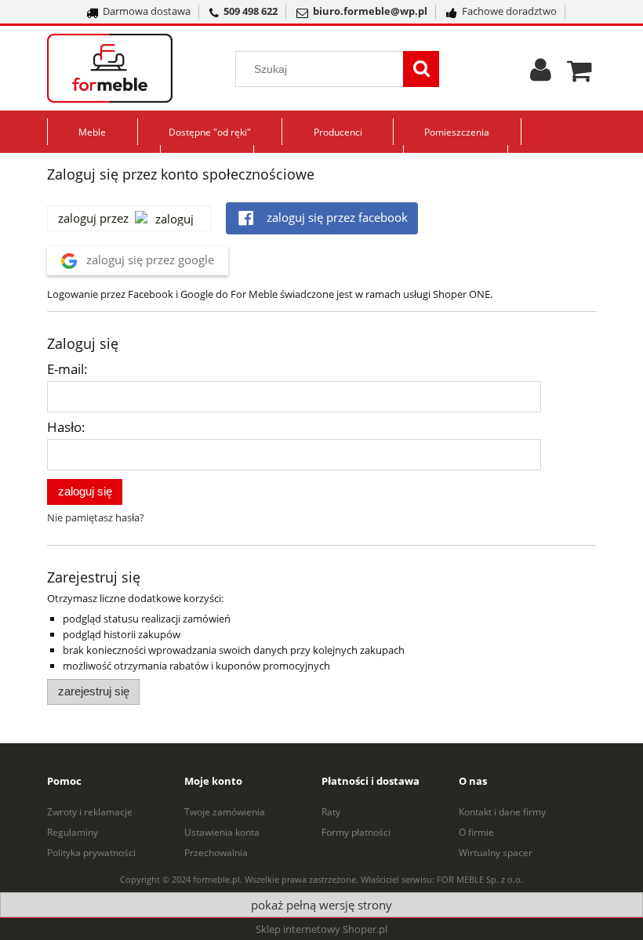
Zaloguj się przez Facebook (335, 217)
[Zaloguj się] (540, 75)
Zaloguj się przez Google (148, 259)
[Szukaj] (421, 69)
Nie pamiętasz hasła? (95, 517)
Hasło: (66, 427)
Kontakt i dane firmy (502, 811)
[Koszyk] (581, 68)
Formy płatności (356, 832)
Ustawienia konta (222, 832)
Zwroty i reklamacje (90, 811)
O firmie (476, 832)
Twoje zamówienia (224, 811)
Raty (331, 811)
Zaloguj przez (93, 218)
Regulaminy (72, 832)
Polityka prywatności (91, 852)
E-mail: (67, 369)
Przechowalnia (216, 852)
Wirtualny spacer (495, 852)
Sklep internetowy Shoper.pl (321, 929)
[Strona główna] (129, 68)
